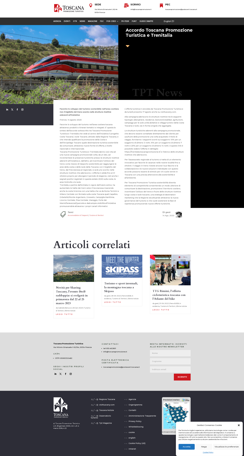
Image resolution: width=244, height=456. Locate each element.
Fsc (102, 21)
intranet (132, 449)
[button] (239, 425)
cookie (132, 432)
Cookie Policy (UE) (137, 443)
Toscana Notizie (106, 410)
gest (108, 296)
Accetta (186, 447)
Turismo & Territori (96, 215)
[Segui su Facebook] (17, 110)
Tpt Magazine (105, 423)
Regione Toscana (107, 399)
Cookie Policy (208, 452)
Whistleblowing (136, 427)
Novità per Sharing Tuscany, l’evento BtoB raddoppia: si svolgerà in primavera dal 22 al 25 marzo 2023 (72, 295)
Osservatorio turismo (101, 417)
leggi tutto (64, 314)
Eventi (67, 21)
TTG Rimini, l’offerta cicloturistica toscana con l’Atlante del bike (169, 295)
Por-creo (111, 21)
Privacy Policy (135, 421)
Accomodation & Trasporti (78, 215)
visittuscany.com (107, 405)
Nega (204, 447)
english (132, 438)
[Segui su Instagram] (22, 110)
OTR (75, 21)
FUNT (134, 21)
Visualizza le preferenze (227, 447)
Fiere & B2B (126, 296)
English (167, 21)
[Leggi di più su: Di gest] (178, 214)
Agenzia (57, 21)
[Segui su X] (12, 110)
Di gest (166, 212)
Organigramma (135, 405)
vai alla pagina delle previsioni (171, 432)
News (82, 21)
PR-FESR (125, 21)
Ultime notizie (69, 311)
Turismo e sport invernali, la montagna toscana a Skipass (121, 287)
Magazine (92, 21)
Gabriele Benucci (64, 308)
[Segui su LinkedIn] (7, 110)
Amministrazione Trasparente (142, 416)
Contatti (132, 410)
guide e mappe (146, 21)
